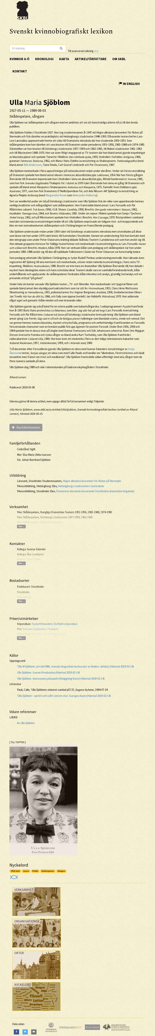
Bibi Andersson (33, 165)
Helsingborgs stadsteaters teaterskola (81, 486)
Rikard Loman (17, 377)
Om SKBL (119, 59)
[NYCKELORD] (36, 1011)
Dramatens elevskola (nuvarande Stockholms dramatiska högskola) (95, 491)
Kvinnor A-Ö (19, 59)
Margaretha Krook (56, 195)
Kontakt (19, 71)
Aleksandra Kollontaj (84, 195)
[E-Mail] (33, 1031)
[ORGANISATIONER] (36, 948)
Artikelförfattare (91, 59)
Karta (64, 59)
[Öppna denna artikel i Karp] (13, 876)
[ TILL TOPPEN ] (17, 742)
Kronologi (44, 59)
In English (131, 83)
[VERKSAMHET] (36, 917)
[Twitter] (25, 1031)
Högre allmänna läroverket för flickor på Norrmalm (92, 481)
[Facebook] (16, 1031)
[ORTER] (36, 980)
